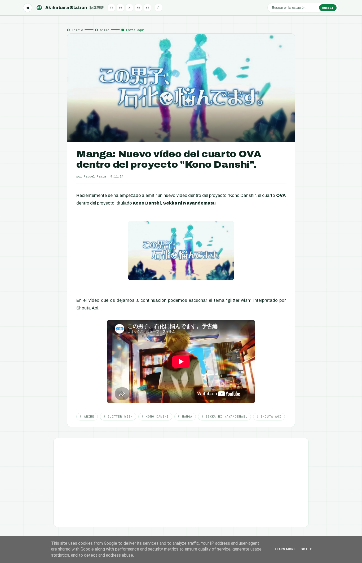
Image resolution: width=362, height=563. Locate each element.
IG (120, 7)
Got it (306, 549)
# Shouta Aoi (269, 416)
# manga (185, 416)
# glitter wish (118, 416)
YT (147, 7)
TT (111, 7)
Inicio (77, 30)
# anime (87, 416)
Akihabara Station (70, 7)
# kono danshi (155, 416)
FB (138, 7)
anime (104, 30)
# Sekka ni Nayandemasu (224, 416)
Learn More (285, 549)
